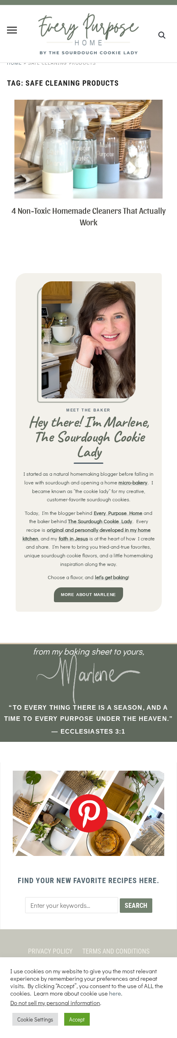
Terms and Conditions (115, 951)
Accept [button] (77, 1019)
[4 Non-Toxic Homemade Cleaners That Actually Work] (88, 105)
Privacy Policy (50, 951)
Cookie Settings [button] (35, 1019)
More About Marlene (88, 594)
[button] (12, 30)
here (115, 993)
